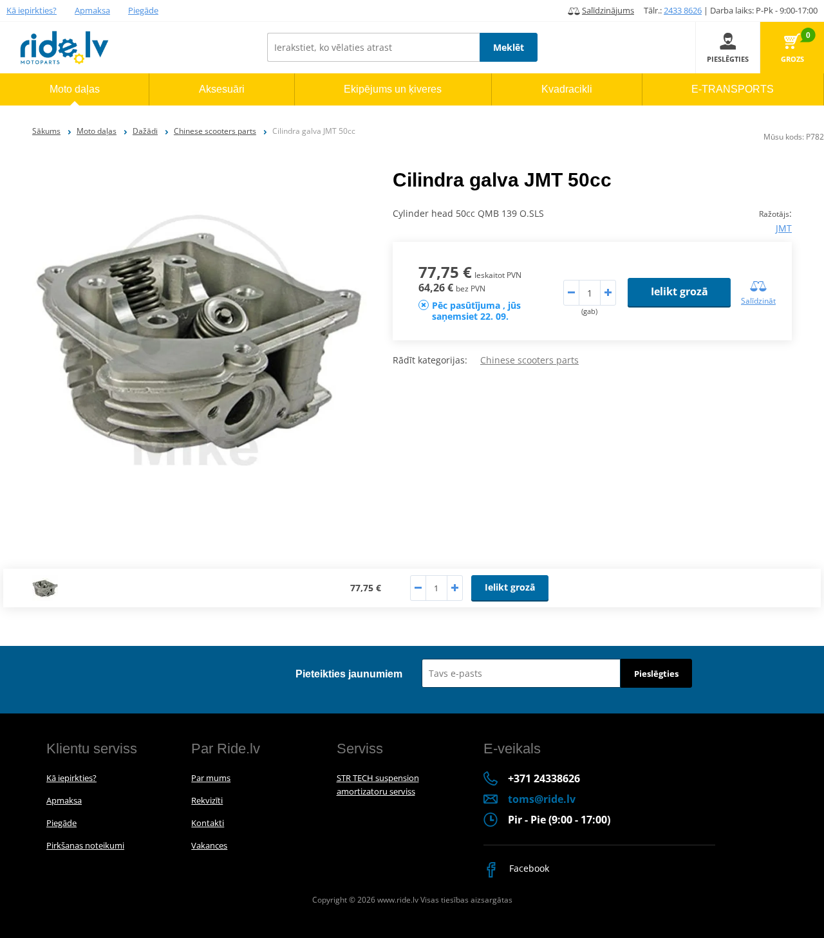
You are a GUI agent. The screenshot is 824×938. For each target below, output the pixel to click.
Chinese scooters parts (215, 130)
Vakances (209, 845)
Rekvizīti (207, 800)
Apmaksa (92, 10)
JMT (784, 228)
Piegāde (143, 10)
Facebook (528, 868)
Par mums (210, 778)
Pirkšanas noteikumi (85, 845)
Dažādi (145, 130)
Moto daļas (97, 130)
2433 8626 (683, 10)
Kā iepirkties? (31, 10)
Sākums (46, 130)
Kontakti (207, 823)
